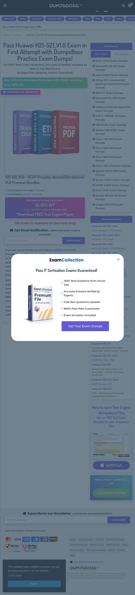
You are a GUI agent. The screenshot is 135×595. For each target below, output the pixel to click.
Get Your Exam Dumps (85, 326)
